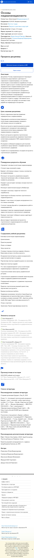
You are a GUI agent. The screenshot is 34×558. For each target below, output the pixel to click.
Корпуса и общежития (7, 492)
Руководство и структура (8, 484)
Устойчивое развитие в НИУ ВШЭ (10, 487)
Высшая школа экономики (10, 1)
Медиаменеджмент (22, 19)
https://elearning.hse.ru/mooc (9, 537)
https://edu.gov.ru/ (6, 531)
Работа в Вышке (5, 517)
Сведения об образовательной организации (13, 509)
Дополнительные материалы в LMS (17, 65)
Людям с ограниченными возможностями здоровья (15, 512)
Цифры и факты (6, 481)
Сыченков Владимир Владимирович (21, 38)
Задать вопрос (17, 70)
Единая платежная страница (9, 515)
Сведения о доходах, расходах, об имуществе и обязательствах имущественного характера (14, 506)
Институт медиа (12, 24)
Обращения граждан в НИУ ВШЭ (10, 497)
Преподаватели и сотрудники (9, 489)
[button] (12, 476)
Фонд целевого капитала (8, 500)
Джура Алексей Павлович (18, 36)
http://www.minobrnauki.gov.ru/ (10, 526)
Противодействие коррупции (9, 503)
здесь (16, 547)
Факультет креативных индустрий (18, 26)
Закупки (4, 495)
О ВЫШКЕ (5, 479)
